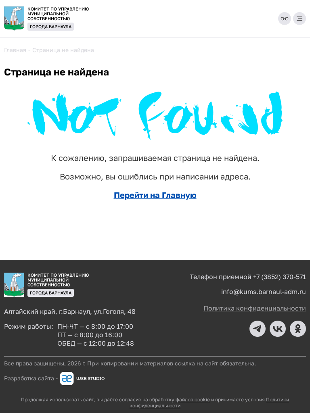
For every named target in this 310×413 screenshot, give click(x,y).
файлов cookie (193, 399)
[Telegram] (257, 329)
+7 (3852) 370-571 (279, 277)
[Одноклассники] (298, 329)
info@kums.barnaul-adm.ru (263, 292)
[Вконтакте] (278, 329)
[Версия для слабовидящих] (284, 18)
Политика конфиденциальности (254, 308)
